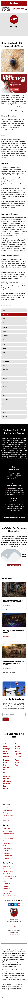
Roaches (5, 378)
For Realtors (6, 853)
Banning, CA (6, 866)
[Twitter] (15, 904)
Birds (5, 746)
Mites (4, 357)
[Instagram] (12, 904)
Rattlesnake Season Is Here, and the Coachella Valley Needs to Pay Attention (13, 663)
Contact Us (6, 820)
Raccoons (5, 369)
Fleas (4, 340)
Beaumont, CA (7, 869)
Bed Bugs (5, 314)
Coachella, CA (7, 874)
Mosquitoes (6, 361)
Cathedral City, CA (8, 871)
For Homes (6, 846)
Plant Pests (7, 781)
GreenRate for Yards (8, 838)
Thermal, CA (6, 893)
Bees (4, 318)
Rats (4, 374)
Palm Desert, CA (7, 886)
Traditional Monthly (8, 833)
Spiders (5, 395)
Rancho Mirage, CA (8, 891)
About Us (5, 808)
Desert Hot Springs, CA (9, 876)
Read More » (6, 605)
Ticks (4, 408)
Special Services (7, 843)
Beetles (5, 327)
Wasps (4, 412)
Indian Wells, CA (7, 878)
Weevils (5, 416)
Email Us (14, 927)
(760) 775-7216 (18, 9)
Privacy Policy (7, 817)
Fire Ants (5, 335)
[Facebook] (9, 904)
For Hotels (6, 858)
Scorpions (5, 382)
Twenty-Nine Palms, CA (9, 896)
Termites (5, 403)
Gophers (5, 348)
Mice (4, 352)
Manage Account (7, 810)
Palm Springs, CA (8, 888)
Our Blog (5, 813)
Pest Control (6, 828)
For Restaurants (7, 855)
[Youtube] (18, 904)
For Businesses (7, 848)
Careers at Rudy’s (8, 815)
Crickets (5, 331)
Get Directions (14, 934)
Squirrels (5, 399)
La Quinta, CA (6, 883)
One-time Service (7, 831)
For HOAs (5, 850)
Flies (4, 344)
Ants (4, 310)
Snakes (5, 391)
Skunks (5, 386)
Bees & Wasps (6, 323)
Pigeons (5, 365)
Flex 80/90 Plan (7, 836)
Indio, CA (5, 881)
